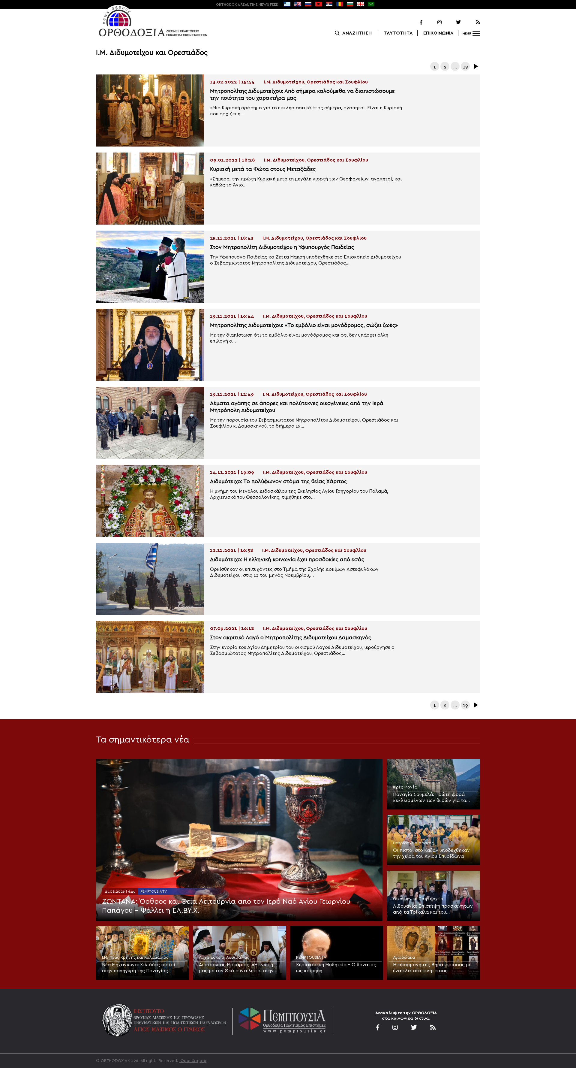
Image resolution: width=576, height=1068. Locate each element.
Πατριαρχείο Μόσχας (413, 843)
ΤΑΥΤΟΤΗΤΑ (398, 33)
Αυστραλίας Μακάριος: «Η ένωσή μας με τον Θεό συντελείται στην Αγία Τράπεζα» (236, 968)
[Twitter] (452, 23)
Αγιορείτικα (404, 957)
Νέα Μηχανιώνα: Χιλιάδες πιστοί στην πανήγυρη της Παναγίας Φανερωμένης (138, 968)
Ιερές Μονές (405, 787)
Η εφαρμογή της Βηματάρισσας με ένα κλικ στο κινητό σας (432, 967)
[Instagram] (433, 23)
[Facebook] (413, 23)
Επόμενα (475, 66)
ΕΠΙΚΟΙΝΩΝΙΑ (438, 33)
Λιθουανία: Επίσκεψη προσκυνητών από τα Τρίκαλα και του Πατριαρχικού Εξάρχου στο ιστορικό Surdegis (433, 909)
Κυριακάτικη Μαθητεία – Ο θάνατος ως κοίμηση (336, 967)
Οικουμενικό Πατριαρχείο (418, 899)
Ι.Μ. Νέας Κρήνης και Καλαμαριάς (135, 957)
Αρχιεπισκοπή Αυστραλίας (224, 957)
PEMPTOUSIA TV (154, 891)
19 (465, 67)
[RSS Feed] (471, 23)
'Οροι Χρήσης (193, 1061)
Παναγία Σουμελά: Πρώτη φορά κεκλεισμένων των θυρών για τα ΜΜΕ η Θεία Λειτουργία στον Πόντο (433, 797)
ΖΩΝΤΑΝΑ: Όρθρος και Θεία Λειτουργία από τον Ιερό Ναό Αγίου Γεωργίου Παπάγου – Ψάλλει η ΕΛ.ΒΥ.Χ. (226, 906)
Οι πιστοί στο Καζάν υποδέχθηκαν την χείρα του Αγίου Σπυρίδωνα (431, 853)
